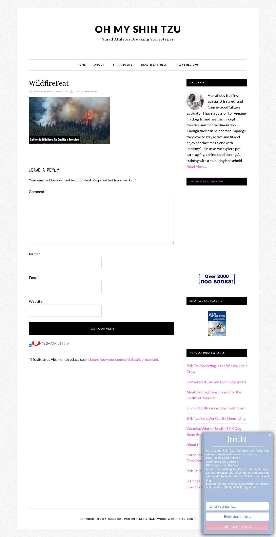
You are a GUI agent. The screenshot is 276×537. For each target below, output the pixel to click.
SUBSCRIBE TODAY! (237, 527)
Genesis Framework (151, 518)
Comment (37, 191)
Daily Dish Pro (119, 518)
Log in (192, 518)
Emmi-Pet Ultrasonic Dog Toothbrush (215, 408)
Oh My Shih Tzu (138, 29)
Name (34, 254)
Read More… (196, 166)
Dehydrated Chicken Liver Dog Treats (216, 382)
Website (35, 301)
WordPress (176, 518)
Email (34, 277)
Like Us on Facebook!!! (206, 181)
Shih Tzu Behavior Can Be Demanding (215, 418)
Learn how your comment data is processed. (124, 359)
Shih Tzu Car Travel (201, 471)
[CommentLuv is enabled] (50, 345)
